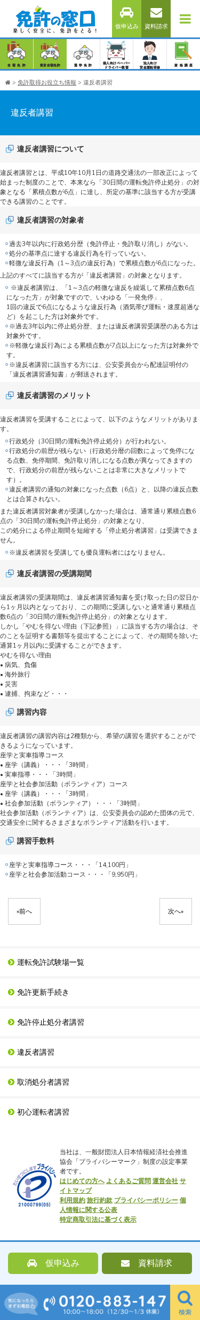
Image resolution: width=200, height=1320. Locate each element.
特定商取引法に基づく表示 (98, 1219)
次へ (175, 911)
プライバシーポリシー (146, 1200)
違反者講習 (35, 1052)
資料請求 (156, 26)
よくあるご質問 (128, 1181)
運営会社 (165, 1181)
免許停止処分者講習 (50, 1022)
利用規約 (72, 1200)
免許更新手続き (43, 992)
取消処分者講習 (43, 1082)
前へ (24, 911)
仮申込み (127, 26)
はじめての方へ (82, 1181)
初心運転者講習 (43, 1112)
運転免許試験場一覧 (50, 962)
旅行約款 (100, 1200)
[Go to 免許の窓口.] (8, 83)
